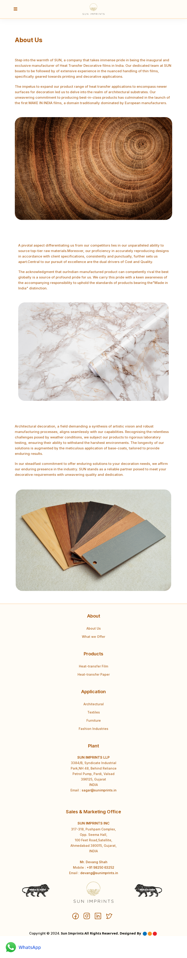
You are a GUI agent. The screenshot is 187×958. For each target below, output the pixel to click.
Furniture (93, 720)
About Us (93, 628)
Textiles (93, 712)
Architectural (93, 704)
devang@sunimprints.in (99, 873)
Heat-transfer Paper (94, 674)
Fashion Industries (93, 729)
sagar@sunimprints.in (99, 790)
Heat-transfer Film (93, 666)
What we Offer (93, 637)
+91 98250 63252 (100, 867)
